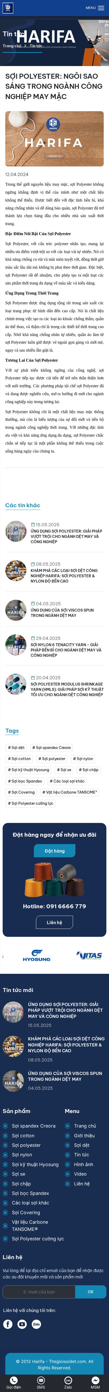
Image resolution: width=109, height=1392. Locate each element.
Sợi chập (21, 1183)
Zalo (68, 1387)
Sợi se (18, 1174)
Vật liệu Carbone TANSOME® (30, 1225)
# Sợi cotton (19, 758)
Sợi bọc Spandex (30, 1193)
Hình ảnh (83, 1164)
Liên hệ (54, 922)
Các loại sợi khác (30, 1202)
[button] (96, 8)
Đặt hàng (55, 851)
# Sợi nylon (83, 758)
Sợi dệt (81, 1145)
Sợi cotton (23, 1135)
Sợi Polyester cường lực (38, 1238)
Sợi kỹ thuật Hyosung (35, 1164)
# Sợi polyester (51, 758)
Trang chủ (12, 46)
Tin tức (81, 1154)
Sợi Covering (26, 1212)
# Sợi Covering (21, 792)
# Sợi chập (88, 769)
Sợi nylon (22, 1154)
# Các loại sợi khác (67, 781)
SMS (41, 1387)
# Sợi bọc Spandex (25, 781)
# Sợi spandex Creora (51, 747)
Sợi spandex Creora (34, 1126)
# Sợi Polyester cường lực (30, 803)
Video (80, 1174)
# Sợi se (64, 769)
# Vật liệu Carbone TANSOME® (69, 792)
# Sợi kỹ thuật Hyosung (28, 769)
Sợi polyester (26, 1145)
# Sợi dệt (16, 747)
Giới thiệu (84, 1135)
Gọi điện (13, 1387)
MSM (95, 1387)
